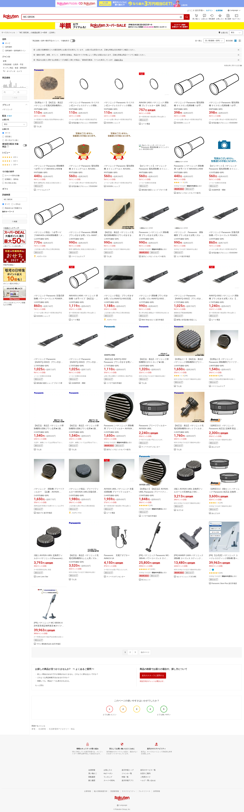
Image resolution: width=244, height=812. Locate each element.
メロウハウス (41, 256)
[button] (234, 11)
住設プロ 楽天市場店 (44, 513)
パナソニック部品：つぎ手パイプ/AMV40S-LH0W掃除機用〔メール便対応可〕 (49, 235)
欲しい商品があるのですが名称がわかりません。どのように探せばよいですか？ (67, 674)
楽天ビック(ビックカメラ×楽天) (189, 193)
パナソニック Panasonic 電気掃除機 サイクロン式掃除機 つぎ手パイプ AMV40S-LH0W (189, 105)
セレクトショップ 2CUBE (186, 577)
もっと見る (39, 685)
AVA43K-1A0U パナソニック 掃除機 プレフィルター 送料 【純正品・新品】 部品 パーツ (154, 105)
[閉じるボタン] (238, 49)
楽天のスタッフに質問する (153, 675)
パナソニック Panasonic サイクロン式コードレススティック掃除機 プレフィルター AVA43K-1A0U (84, 105)
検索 (15, 98)
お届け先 (5, 120)
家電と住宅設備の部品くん (187, 320)
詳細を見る (118, 60)
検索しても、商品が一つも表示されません (53, 681)
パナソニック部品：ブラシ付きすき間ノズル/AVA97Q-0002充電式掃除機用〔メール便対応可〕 (119, 298)
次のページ (145, 652)
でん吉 (39, 127)
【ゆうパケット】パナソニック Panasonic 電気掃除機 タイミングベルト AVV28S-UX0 (154, 169)
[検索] (187, 17)
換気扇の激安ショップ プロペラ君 (154, 190)
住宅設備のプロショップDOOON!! (84, 123)
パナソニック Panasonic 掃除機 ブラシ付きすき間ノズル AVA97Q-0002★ (84, 235)
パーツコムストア (43, 190)
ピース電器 (145, 124)
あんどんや (216, 447)
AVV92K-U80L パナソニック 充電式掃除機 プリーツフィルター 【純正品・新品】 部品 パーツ (118, 492)
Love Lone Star (42, 577)
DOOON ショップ (113, 123)
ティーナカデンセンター (150, 447)
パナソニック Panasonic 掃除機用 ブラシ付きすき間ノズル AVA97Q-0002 (188, 235)
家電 (33, 729)
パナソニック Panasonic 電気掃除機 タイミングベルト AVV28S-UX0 (84, 169)
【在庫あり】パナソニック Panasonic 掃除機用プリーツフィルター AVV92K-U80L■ (224, 362)
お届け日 (5, 129)
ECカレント (146, 580)
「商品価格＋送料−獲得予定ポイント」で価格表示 (50, 41)
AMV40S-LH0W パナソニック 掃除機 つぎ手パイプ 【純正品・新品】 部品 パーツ (83, 298)
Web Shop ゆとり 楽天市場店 (152, 320)
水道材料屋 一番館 (219, 190)
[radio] (3, 43)
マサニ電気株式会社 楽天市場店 (48, 644)
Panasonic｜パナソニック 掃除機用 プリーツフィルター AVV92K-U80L (119, 428)
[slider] (2, 88)
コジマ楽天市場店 (183, 256)
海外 (10, 116)
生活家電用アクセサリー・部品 (62, 729)
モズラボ (180, 510)
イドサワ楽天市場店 (114, 383)
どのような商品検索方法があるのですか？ (53, 678)
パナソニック (7, 109)
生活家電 (42, 729)
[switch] (25, 145)
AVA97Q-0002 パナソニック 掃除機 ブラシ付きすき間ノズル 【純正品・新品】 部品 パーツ (223, 298)
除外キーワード (8, 212)
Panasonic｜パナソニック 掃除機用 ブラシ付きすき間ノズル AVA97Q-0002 (154, 235)
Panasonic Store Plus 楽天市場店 (224, 583)
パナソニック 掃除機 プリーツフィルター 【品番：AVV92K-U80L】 (49, 492)
